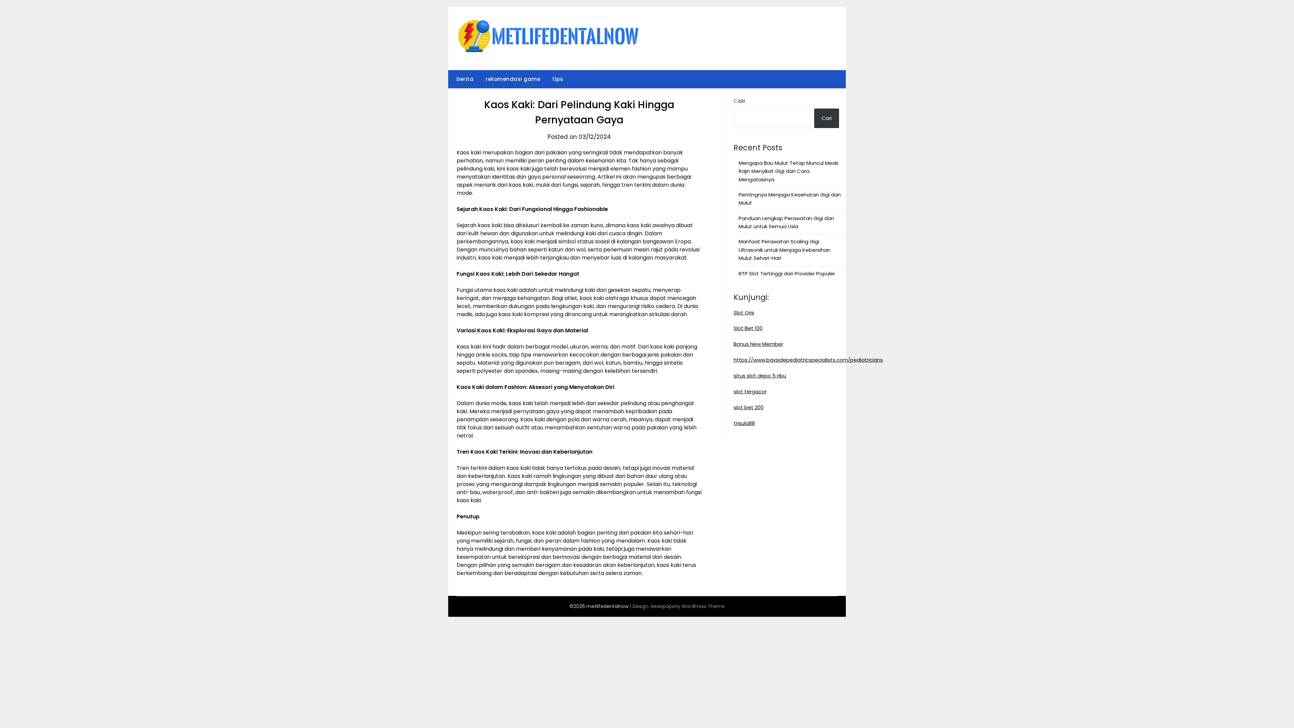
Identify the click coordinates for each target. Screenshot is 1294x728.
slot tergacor (750, 391)
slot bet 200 (749, 407)
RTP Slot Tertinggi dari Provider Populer (787, 273)
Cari (739, 100)
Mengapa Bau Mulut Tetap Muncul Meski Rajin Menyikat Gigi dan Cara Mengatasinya (788, 171)
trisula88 (744, 423)
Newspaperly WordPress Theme (688, 606)
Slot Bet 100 (748, 328)
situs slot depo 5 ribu (760, 375)
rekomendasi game (513, 79)
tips (557, 79)
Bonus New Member (758, 343)
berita (465, 79)
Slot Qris (744, 312)
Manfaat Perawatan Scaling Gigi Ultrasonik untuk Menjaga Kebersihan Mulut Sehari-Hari (784, 250)
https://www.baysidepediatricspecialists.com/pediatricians (808, 359)
